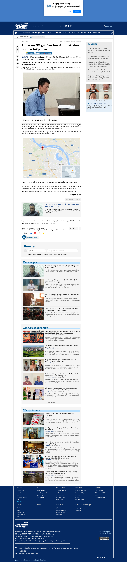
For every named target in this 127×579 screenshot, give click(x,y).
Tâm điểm (19, 492)
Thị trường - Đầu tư (61, 490)
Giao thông (19, 495)
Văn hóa (75, 33)
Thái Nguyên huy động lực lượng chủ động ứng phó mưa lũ (61, 429)
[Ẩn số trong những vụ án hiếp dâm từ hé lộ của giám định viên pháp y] (33, 285)
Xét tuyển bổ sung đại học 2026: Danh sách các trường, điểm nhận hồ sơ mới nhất (61, 457)
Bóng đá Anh (59, 514)
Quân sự (97, 495)
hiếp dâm (28, 221)
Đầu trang (100, 557)
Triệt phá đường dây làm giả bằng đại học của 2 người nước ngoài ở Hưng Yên (61, 375)
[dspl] (15, 32)
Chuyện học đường (80, 508)
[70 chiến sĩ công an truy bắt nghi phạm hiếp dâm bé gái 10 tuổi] (33, 209)
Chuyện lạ (77, 497)
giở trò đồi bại (60, 221)
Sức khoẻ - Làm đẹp (80, 490)
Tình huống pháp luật (41, 492)
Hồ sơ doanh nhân (60, 497)
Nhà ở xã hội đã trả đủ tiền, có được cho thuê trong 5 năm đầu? (99, 71)
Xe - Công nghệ (60, 495)
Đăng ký (77, 11)
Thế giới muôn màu (100, 497)
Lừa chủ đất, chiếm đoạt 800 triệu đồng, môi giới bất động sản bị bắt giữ (99, 107)
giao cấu (24, 223)
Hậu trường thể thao (61, 510)
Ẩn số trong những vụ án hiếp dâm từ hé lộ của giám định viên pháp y (61, 281)
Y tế (18, 499)
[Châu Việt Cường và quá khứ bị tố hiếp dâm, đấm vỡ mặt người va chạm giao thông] (33, 313)
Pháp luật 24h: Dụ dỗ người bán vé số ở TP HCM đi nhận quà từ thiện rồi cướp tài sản (98, 78)
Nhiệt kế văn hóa (21, 514)
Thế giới (67, 33)
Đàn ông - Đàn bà (79, 499)
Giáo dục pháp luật (96, 33)
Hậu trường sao (21, 512)
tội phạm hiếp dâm (34, 223)
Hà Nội (53, 223)
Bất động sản (59, 499)
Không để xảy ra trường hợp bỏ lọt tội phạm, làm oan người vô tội (62, 443)
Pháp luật (36, 33)
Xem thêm (51, 403)
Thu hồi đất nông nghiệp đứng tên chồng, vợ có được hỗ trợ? (61, 346)
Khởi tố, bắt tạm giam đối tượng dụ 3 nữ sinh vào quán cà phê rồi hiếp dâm (62, 295)
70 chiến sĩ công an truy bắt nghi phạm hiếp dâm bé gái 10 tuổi (62, 205)
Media (83, 33)
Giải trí (18, 510)
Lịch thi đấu (59, 508)
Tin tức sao (20, 508)
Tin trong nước (20, 490)
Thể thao (19, 517)
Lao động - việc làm (22, 497)
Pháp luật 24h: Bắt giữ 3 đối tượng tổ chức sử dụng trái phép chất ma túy (60, 360)
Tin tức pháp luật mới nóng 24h (97, 103)
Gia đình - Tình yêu (80, 492)
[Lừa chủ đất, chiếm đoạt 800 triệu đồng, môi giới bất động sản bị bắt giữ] (99, 91)
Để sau (69, 11)
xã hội (35, 221)
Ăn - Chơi (77, 495)
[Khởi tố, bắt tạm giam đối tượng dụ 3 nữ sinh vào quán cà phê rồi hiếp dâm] (33, 299)
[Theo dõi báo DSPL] (39, 53)
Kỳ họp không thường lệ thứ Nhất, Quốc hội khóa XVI (104, 37)
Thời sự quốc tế (99, 490)
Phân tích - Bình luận (100, 492)
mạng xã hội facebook (72, 221)
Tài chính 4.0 (59, 492)
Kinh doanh (47, 33)
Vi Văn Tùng (45, 223)
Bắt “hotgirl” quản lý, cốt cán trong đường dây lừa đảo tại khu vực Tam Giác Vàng (61, 389)
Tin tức (26, 33)
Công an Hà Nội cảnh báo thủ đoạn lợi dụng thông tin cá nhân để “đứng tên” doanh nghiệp (62, 332)
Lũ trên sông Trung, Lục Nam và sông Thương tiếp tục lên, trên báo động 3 (61, 472)
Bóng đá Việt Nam (60, 512)
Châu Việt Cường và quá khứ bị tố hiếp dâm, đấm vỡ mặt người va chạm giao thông (61, 309)
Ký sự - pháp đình (41, 495)
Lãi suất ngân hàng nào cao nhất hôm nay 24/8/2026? (59, 414)
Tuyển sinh (78, 510)
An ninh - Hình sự (40, 490)
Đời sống (57, 33)
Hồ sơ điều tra (40, 497)
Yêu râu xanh (42, 221)
